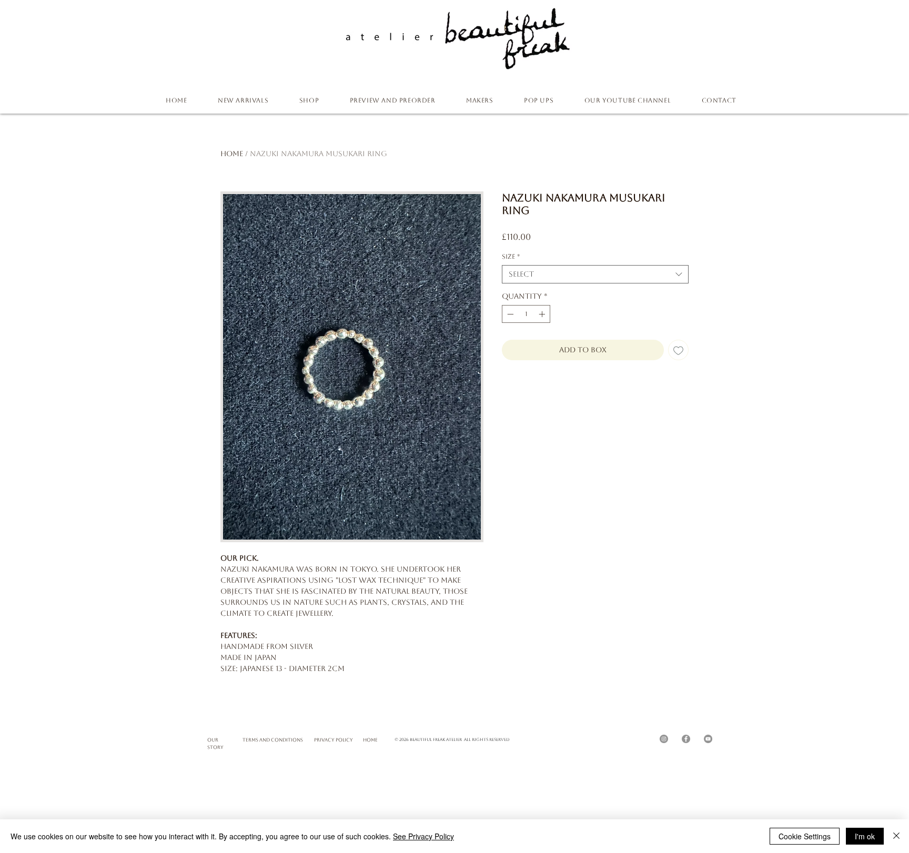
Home (231, 153)
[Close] (896, 836)
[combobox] (595, 274)
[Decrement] (509, 314)
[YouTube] (708, 739)
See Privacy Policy (423, 836)
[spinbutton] (526, 314)
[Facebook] (686, 739)
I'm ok (865, 836)
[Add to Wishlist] (678, 350)
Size (511, 256)
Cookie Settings (805, 836)
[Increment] (543, 314)
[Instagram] (664, 739)
